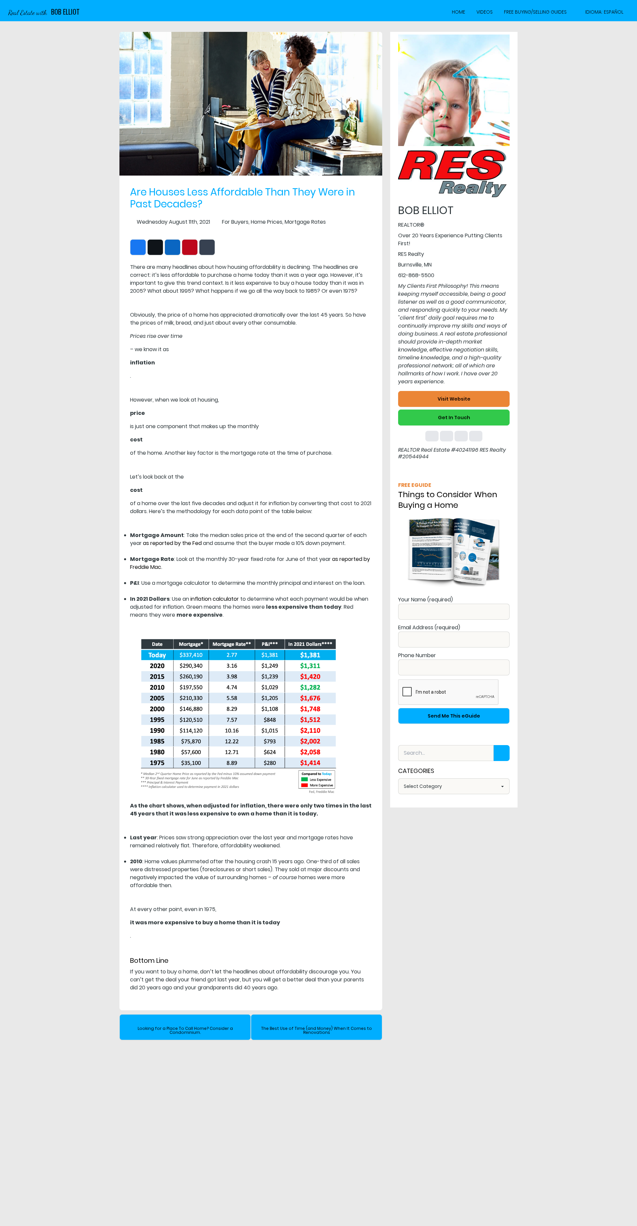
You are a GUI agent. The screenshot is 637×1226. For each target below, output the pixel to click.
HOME (458, 12)
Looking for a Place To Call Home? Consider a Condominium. (185, 1030)
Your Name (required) (425, 599)
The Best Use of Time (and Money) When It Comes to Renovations (316, 1030)
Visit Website (454, 399)
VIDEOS (484, 12)
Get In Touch (454, 417)
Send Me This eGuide (454, 716)
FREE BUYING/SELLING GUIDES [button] (535, 12)
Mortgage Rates (305, 222)
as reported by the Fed (172, 543)
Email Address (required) (429, 627)
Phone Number (417, 655)
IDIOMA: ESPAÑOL (604, 12)
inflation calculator (214, 599)
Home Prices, (267, 222)
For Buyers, (235, 222)
